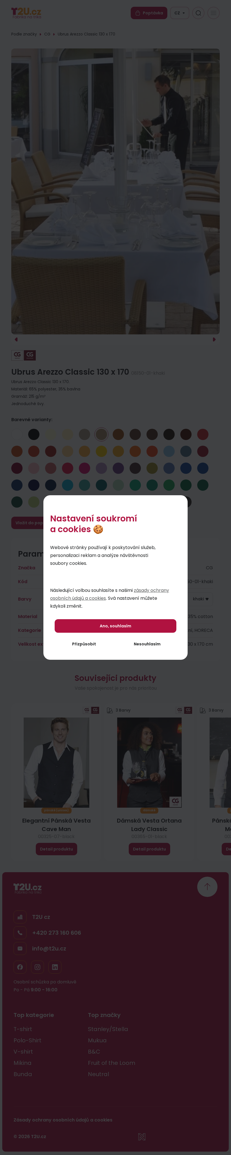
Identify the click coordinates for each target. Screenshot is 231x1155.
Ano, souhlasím (115, 626)
